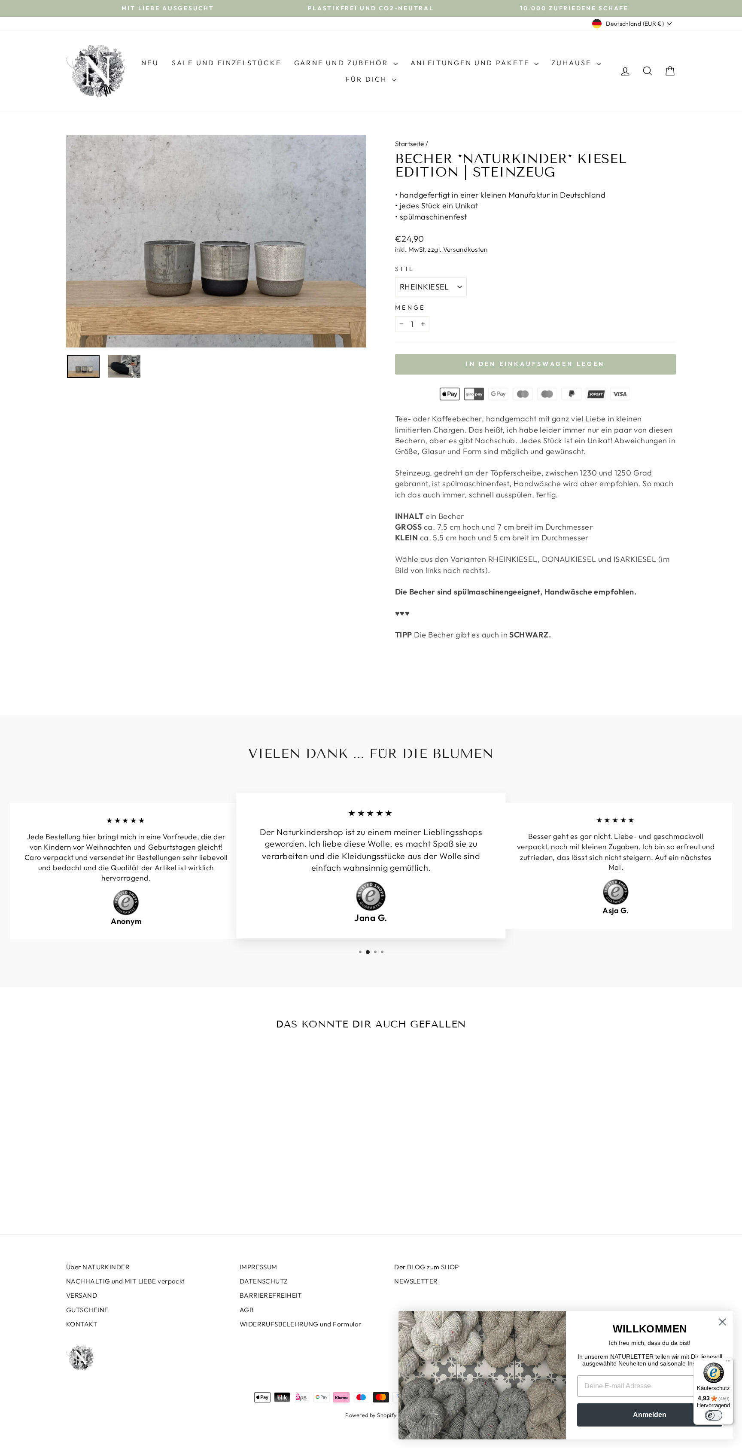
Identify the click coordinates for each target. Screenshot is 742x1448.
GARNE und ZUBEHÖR (342, 62)
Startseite (409, 144)
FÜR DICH (368, 79)
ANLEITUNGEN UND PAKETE (471, 62)
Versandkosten (465, 249)
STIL (404, 269)
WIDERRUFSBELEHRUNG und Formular (301, 1324)
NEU (150, 62)
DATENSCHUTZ (264, 1281)
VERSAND (81, 1295)
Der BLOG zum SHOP (426, 1267)
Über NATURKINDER (98, 1267)
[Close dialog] (722, 1321)
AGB (247, 1310)
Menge (410, 307)
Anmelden (649, 1414)
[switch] (713, 1415)
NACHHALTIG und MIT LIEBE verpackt (125, 1281)
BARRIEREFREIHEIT (271, 1295)
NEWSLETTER (416, 1281)
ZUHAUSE (572, 62)
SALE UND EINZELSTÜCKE (226, 62)
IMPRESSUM (258, 1267)
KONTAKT (81, 1324)
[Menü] (728, 1363)
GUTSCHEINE (87, 1310)
